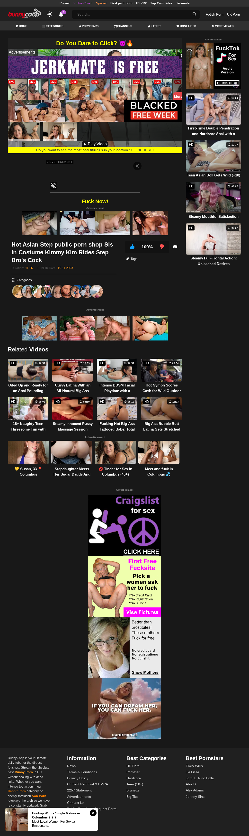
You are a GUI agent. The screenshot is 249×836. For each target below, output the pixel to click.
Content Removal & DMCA (87, 784)
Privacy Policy (77, 778)
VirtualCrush (82, 3)
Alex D (191, 784)
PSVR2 (141, 3)
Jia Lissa (192, 772)
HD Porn (133, 766)
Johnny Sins (195, 797)
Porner (65, 3)
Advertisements (79, 797)
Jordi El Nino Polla (200, 778)
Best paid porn (121, 3)
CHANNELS (124, 26)
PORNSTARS (90, 26)
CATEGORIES (54, 26)
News (71, 766)
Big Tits (132, 797)
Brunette (133, 790)
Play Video (97, 144)
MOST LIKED (188, 26)
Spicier (101, 3)
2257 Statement (79, 790)
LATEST (156, 26)
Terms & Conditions (82, 772)
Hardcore (133, 778)
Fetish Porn (214, 14)
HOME (23, 26)
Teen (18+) (134, 784)
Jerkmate (182, 3)
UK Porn (233, 14)
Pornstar (133, 772)
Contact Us (75, 803)
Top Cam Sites (161, 3)
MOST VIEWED (224, 26)
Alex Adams (195, 790)
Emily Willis (194, 766)
